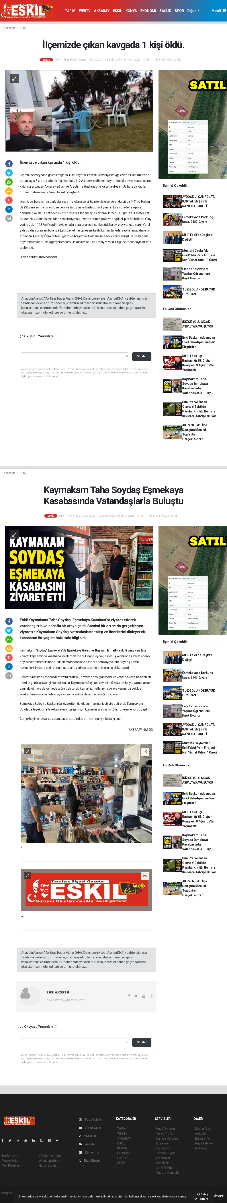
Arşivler (90, 1144)
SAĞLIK (165, 11)
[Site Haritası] (51, 1140)
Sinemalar (163, 1158)
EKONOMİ (148, 11)
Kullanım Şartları (50, 1156)
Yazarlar (90, 1136)
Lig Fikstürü (164, 1148)
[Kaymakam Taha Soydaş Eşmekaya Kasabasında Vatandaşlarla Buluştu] (79, 567)
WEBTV (84, 11)
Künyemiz (91, 1152)
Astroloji (200, 1148)
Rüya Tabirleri (204, 1143)
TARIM (70, 11)
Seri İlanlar (163, 1163)
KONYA (131, 11)
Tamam (202, 1198)
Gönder (142, 356)
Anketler (201, 1133)
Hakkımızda (10, 1156)
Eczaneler (163, 1143)
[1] (86, 793)
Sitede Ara (202, 1128)
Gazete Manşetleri (168, 1172)
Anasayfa (10, 27)
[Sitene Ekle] (59, 1140)
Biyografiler (203, 1138)
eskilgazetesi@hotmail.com (65, 1000)
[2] (86, 889)
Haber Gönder (48, 1165)
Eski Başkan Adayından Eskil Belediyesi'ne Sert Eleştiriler (198, 342)
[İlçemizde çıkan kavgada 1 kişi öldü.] (79, 110)
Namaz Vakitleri (167, 1138)
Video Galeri (93, 1128)
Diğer (192, 11)
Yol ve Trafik (164, 1133)
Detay (204, 1194)
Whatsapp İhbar (49, 1160)
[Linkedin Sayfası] (35, 1140)
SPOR (179, 11)
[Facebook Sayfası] (4, 1140)
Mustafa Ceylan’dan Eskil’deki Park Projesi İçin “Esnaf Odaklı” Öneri (199, 255)
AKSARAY (101, 11)
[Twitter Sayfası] (11, 1140)
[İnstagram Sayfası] (20, 1140)
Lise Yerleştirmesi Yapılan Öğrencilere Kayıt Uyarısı (196, 273)
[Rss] (43, 1140)
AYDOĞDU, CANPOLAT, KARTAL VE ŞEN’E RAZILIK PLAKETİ (198, 201)
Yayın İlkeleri (10, 1160)
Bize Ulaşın (91, 1160)
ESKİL (117, 11)
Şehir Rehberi (165, 1168)
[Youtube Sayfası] (27, 1140)
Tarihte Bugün (166, 1153)
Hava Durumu (165, 1128)
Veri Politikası (11, 1165)
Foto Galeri (92, 1119)
